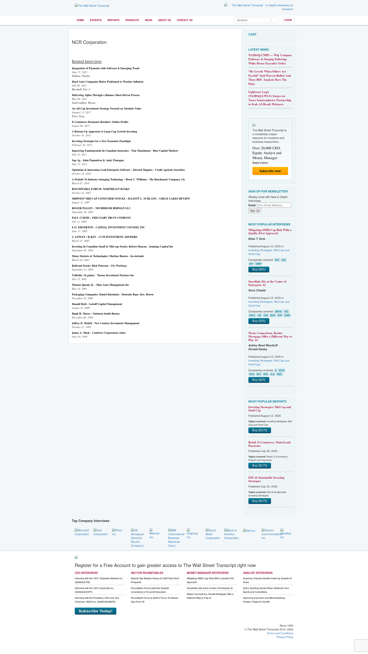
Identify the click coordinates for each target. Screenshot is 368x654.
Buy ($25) (258, 269)
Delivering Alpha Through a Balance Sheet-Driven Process (106, 95)
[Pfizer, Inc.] (118, 531)
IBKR (272, 315)
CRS (266, 315)
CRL (284, 259)
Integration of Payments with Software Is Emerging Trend (105, 68)
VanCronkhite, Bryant (83, 102)
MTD (265, 374)
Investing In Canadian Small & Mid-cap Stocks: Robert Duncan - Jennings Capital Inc (122, 246)
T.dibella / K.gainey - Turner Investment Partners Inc (103, 275)
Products (132, 20)
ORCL (252, 315)
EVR (280, 315)
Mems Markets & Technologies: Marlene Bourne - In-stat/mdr (108, 256)
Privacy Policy (285, 637)
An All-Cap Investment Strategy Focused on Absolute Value (106, 108)
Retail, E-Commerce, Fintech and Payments (269, 444)
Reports (114, 20)
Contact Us (185, 20)
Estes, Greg (78, 116)
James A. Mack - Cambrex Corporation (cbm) (99, 333)
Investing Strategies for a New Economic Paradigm (101, 141)
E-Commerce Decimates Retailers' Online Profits (100, 122)
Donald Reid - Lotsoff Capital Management (97, 304)
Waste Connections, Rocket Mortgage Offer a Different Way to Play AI (270, 336)
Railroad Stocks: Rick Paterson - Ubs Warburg (99, 266)
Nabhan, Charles (81, 76)
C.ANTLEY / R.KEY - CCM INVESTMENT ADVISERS (104, 237)
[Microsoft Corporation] (82, 531)
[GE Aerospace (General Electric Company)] (137, 537)
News (148, 20)
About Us (164, 20)
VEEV (279, 374)
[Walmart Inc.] (156, 533)
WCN (251, 374)
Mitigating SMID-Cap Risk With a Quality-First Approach (269, 231)
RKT (259, 374)
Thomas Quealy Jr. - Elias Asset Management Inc (100, 285)
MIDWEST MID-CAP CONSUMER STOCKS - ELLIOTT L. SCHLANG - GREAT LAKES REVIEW (131, 198)
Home (80, 20)
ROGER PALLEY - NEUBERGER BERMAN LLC (101, 208)
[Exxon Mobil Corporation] (213, 533)
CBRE (287, 315)
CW (259, 315)
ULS (272, 374)
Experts (96, 20)
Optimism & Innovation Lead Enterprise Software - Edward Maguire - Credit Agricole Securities (128, 170)
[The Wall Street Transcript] (92, 5)
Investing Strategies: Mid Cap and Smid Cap (269, 408)
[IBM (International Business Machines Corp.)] (176, 537)
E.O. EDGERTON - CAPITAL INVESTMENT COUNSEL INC (108, 227)
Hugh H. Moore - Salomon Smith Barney (96, 313)
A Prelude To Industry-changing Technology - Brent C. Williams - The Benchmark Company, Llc (128, 179)
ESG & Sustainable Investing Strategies (266, 479)
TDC (286, 311)
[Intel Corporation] (101, 531)
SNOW (278, 311)
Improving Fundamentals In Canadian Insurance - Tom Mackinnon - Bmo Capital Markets (125, 151)
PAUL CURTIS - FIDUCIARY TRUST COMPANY (101, 218)
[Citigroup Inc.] (193, 533)
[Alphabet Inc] (286, 533)
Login (288, 20)
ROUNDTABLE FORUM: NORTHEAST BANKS (101, 189)
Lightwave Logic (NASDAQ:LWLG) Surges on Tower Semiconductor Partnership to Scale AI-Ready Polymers (269, 98)
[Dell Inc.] (249, 530)
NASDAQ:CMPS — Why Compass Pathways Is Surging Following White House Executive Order (270, 59)
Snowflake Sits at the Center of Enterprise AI (267, 283)
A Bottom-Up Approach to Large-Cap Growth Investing (104, 131)
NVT (277, 259)
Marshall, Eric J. (81, 89)
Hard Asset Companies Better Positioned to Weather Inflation (107, 82)
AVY (251, 263)
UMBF (258, 263)
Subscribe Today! (96, 611)
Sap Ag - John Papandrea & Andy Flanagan (98, 160)
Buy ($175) (259, 430)
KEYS (281, 370)
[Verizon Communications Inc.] (272, 533)
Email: (252, 205)
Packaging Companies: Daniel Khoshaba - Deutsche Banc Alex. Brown (113, 294)
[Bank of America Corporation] (231, 533)
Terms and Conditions (280, 633)
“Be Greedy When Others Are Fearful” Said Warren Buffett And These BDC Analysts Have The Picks (269, 77)
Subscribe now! (270, 171)
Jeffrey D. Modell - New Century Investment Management (105, 323)
